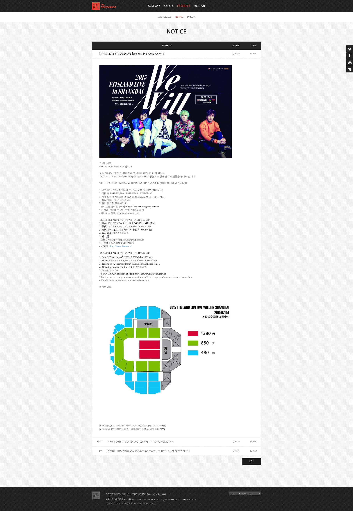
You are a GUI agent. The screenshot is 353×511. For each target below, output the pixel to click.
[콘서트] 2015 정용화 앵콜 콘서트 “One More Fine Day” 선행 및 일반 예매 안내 (148, 451)
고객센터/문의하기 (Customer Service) (148, 494)
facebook (349, 55)
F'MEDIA (191, 17)
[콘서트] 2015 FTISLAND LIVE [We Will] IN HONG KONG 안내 (140, 442)
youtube (349, 62)
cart (349, 69)
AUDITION (199, 6)
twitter (349, 48)
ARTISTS (168, 6)
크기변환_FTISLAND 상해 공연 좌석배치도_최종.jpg (125, 429)
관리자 (236, 54)
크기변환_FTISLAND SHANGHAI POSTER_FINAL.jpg (126, 425)
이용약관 (125, 494)
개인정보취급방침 (113, 494)
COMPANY (154, 6)
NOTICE (179, 17)
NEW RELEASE (164, 17)
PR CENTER (183, 6)
